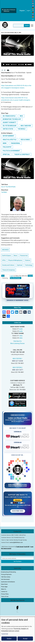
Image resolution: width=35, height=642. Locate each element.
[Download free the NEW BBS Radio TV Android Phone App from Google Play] (17, 395)
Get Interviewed (5, 579)
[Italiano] (33, 10)
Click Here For (17, 341)
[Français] (33, 5)
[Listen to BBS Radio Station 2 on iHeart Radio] (18, 446)
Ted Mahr (4, 192)
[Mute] (26, 64)
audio (21, 329)
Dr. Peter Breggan (9, 125)
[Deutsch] (33, 8)
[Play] (4, 64)
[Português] (33, 12)
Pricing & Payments (6, 574)
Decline (9, 638)
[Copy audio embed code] (2, 70)
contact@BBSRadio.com (16, 542)
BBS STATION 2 (17, 367)
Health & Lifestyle (9, 139)
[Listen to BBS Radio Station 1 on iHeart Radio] (18, 436)
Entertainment (8, 136)
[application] (17, 64)
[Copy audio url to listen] (5, 70)
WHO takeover (26, 125)
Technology (28, 265)
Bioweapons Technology (12, 119)
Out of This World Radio (8, 187)
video (21, 335)
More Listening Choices (17, 343)
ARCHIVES (5, 250)
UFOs (3, 260)
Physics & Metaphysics (15, 260)
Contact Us (4, 591)
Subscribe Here (18, 511)
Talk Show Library (5, 577)
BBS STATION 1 (17, 358)
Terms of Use (4, 596)
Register (22, 10)
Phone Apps (4, 586)
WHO (21, 116)
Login (11, 276)
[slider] (14, 64)
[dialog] (17, 629)
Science (27, 260)
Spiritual (6, 154)
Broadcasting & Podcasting (8, 572)
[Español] (33, 17)
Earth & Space (6, 255)
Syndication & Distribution (8, 581)
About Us (3, 589)
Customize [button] (4, 634)
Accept (25, 638)
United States (8, 129)
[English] (33, 1)
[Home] (5, 25)
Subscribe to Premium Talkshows (9, 10)
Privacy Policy (5, 594)
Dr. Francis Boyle (9, 116)
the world (21, 129)
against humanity (9, 122)
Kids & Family (25, 139)
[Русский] (33, 14)
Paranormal (15, 143)
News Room (4, 584)
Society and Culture (8, 265)
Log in (28, 10)
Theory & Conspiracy (22, 154)
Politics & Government (11, 150)
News (5, 143)
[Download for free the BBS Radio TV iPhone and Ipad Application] (17, 403)
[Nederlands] (33, 3)
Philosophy (7, 147)
